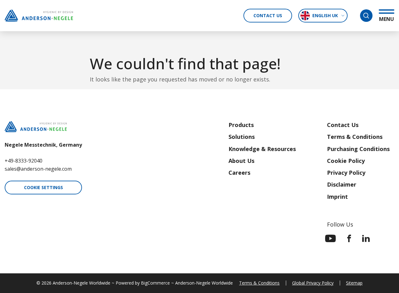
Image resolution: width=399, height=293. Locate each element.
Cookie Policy (346, 160)
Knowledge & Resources (262, 149)
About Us (241, 160)
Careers (239, 172)
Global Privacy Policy (313, 283)
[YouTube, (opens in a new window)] (330, 238)
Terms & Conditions (354, 136)
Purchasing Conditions (358, 149)
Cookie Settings (43, 187)
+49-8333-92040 (23, 160)
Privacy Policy (346, 172)
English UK (325, 15)
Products (241, 125)
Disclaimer (341, 184)
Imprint (337, 196)
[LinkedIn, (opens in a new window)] (366, 238)
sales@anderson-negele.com (38, 168)
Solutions (241, 136)
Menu (386, 19)
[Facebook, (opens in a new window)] (349, 238)
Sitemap (354, 283)
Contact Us (267, 15)
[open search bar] (366, 15)
